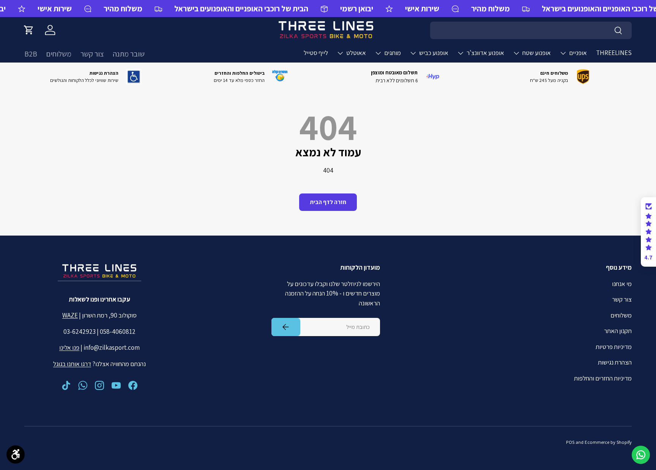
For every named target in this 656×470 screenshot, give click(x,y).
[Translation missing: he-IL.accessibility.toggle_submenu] (563, 53)
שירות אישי (55, 8)
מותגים (392, 53)
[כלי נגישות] (15, 454)
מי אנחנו (622, 284)
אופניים (578, 53)
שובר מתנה (129, 54)
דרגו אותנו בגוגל (72, 364)
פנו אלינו (69, 347)
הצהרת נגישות (615, 362)
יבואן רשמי (356, 8)
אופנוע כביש (433, 53)
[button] (28, 30)
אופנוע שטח (536, 53)
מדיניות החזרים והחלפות (603, 378)
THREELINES (614, 53)
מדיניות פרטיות (614, 347)
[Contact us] (641, 455)
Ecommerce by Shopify (608, 442)
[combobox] (531, 30)
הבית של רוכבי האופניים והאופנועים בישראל (241, 8)
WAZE (70, 315)
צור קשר (92, 54)
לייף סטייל (316, 53)
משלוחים (58, 54)
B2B (30, 54)
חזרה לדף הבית (328, 202)
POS (570, 442)
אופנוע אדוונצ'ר (485, 53)
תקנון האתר (618, 331)
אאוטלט (356, 53)
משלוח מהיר (123, 8)
